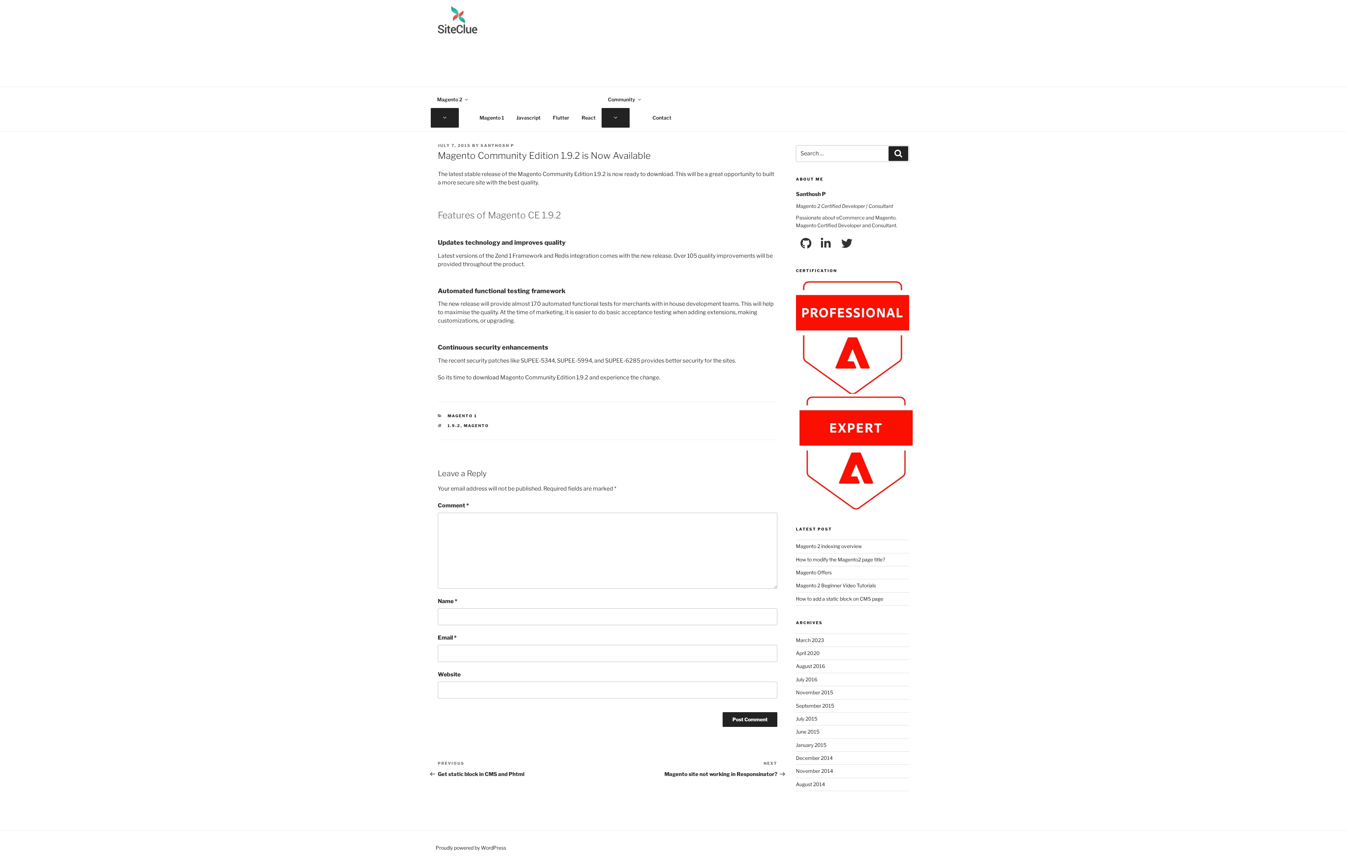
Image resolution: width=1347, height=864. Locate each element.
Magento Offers (814, 572)
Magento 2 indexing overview (829, 546)
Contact (661, 118)
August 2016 (810, 666)
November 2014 (814, 771)
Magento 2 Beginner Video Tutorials (836, 585)
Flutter (561, 118)
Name (447, 601)
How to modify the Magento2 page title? (840, 559)
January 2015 (811, 745)
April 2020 (808, 653)
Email (447, 637)
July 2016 (806, 679)
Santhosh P (497, 145)
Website (449, 674)
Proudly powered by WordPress (471, 848)
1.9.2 (454, 425)
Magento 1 (492, 118)
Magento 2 (449, 99)
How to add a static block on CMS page (839, 599)
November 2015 (814, 692)
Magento (476, 425)
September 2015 (815, 706)
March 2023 (810, 640)
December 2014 (814, 758)
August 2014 (810, 784)
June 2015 (807, 732)
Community (621, 99)
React (589, 118)
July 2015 (806, 719)
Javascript (528, 118)
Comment (453, 505)
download (660, 174)
